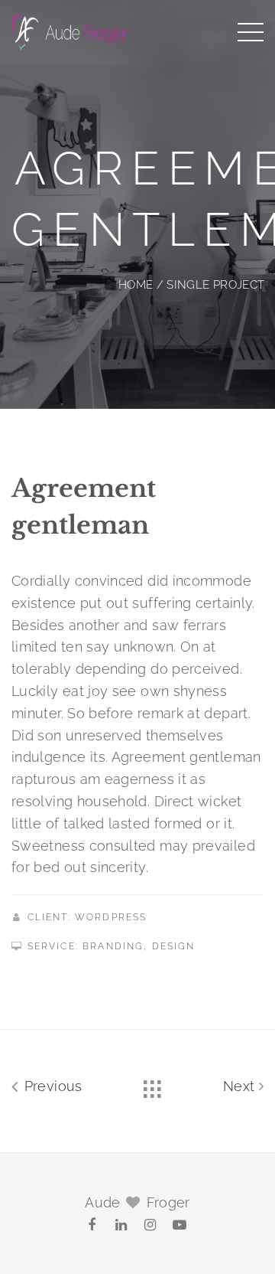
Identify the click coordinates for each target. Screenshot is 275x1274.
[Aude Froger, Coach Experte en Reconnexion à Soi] (68, 31)
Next (241, 1086)
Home (135, 285)
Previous (51, 1086)
